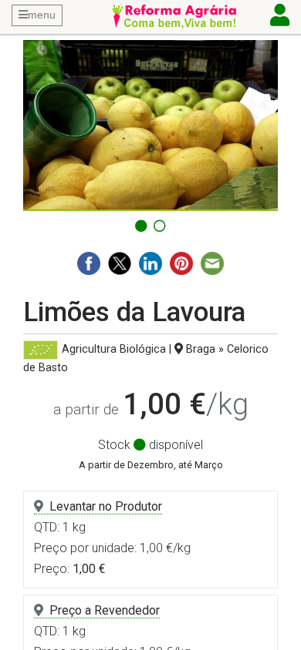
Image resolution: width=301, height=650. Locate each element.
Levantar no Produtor (105, 506)
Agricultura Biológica (114, 349)
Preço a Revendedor (104, 610)
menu (42, 14)
